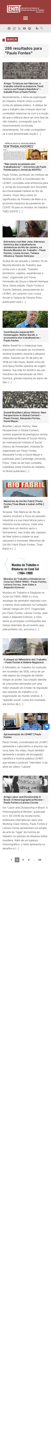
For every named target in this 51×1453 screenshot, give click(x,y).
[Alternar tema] (37, 28)
